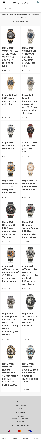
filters (15, 439)
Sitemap (20, 408)
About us (21, 416)
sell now (5, 439)
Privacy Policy (20, 421)
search (25, 439)
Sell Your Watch (20, 406)
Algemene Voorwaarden (20, 418)
